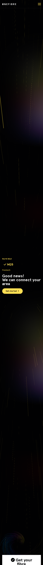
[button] (39, 4)
